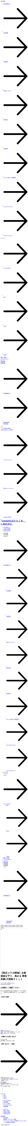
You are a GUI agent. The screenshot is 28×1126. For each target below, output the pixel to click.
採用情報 (3, 1116)
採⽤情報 (5, 863)
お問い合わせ (6, 1113)
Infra (7, 805)
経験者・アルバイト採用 (9, 1119)
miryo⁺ (4, 1096)
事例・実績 (3, 357)
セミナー (3, 360)
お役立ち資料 (6, 1112)
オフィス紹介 (6, 1103)
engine (4, 1098)
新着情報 (3, 361)
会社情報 (5, 533)
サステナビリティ (8, 1105)
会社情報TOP (6, 3)
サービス (5, 772)
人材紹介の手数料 (10, 1122)
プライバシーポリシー (9, 1120)
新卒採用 (5, 423)
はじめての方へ (5, 358)
